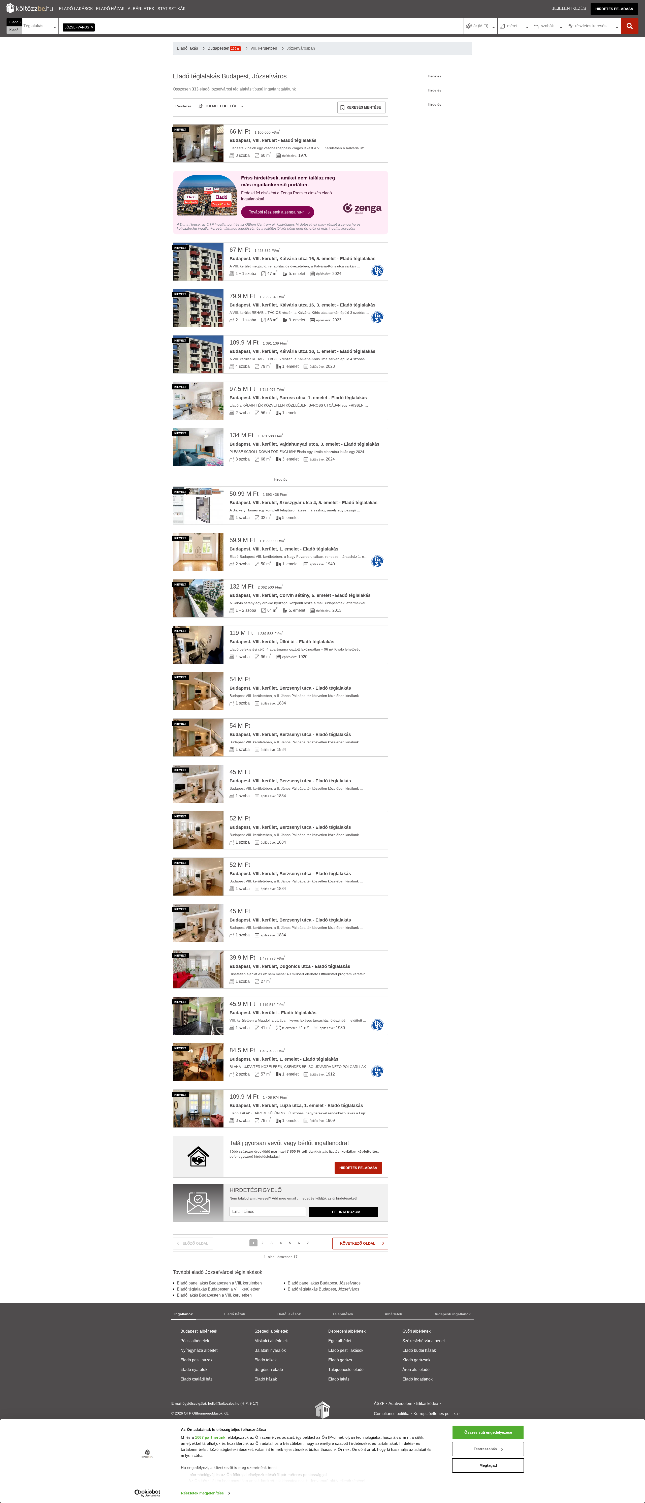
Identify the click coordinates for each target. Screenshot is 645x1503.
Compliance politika (391, 1414)
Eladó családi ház (196, 1379)
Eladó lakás (338, 1379)
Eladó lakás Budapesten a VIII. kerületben (214, 1295)
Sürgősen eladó (268, 1369)
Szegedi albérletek (271, 1331)
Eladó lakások (76, 9)
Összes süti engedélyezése (488, 1432)
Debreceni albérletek (347, 1331)
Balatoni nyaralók (270, 1350)
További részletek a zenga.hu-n (277, 212)
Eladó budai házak (419, 1350)
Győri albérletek (416, 1331)
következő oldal (357, 1243)
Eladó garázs (340, 1360)
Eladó (13, 22)
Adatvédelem (400, 1403)
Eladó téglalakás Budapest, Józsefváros (323, 1289)
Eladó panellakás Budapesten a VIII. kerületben (219, 1283)
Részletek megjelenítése (202, 1493)
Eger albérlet (339, 1341)
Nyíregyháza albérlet (198, 1350)
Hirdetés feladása (614, 9)
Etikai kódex (427, 1403)
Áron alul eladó (416, 1369)
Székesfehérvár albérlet (423, 1341)
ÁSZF (379, 1403)
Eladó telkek (265, 1360)
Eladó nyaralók (193, 1369)
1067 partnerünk (210, 1437)
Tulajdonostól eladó (346, 1369)
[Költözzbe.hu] (29, 8)
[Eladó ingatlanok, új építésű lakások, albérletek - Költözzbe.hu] (322, 1413)
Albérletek (141, 9)
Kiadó (13, 30)
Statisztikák (171, 9)
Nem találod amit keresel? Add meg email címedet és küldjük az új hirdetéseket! (293, 1198)
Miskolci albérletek (271, 1341)
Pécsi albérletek (194, 1341)
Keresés (629, 26)
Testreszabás (485, 1449)
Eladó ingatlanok (417, 1379)
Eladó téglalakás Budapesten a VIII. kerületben (219, 1289)
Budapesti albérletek (198, 1331)
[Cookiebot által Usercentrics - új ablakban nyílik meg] (147, 1493)
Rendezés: (183, 106)
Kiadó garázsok (416, 1360)
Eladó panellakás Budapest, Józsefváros (324, 1283)
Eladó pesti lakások (345, 1350)
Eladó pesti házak (196, 1360)
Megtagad (488, 1465)
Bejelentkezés (569, 8)
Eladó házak (110, 9)
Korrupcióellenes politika (435, 1414)
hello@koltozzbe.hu (223, 1403)
